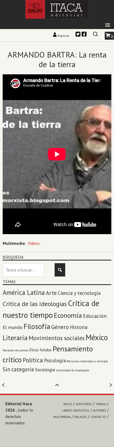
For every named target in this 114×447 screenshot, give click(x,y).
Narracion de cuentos (15, 350)
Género (60, 327)
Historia (78, 327)
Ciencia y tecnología (79, 293)
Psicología (55, 360)
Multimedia (62, 417)
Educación (95, 315)
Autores (99, 410)
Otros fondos (40, 349)
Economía (68, 315)
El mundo (13, 327)
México (97, 337)
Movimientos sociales (57, 338)
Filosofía (37, 326)
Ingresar (63, 36)
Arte (51, 292)
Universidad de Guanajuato (72, 370)
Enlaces (80, 417)
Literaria (15, 337)
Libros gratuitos (75, 410)
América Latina (24, 292)
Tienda (101, 404)
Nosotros (84, 404)
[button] (108, 25)
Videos (34, 243)
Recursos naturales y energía (87, 361)
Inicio (67, 404)
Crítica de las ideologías (35, 304)
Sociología (45, 370)
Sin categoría (18, 369)
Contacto (98, 417)
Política (33, 360)
